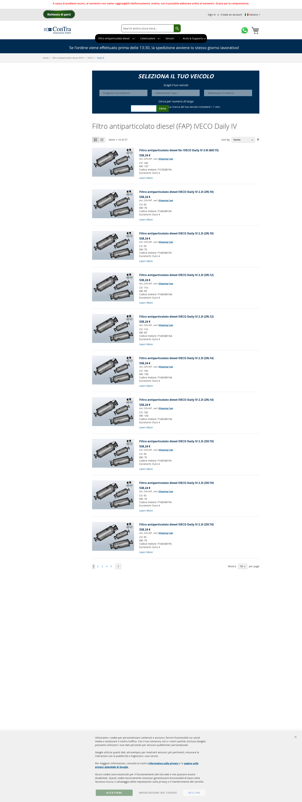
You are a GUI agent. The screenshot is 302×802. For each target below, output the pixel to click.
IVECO (90, 57)
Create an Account (231, 14)
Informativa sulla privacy (163, 763)
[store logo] (57, 30)
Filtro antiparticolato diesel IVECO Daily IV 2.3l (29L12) (176, 275)
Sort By (225, 139)
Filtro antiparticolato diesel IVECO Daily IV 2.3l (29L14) (176, 358)
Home (46, 57)
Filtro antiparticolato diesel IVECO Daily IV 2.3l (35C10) (176, 441)
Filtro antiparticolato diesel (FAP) (68, 57)
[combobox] (151, 28)
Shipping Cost (166, 158)
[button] (252, 15)
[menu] (151, 38)
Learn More (146, 178)
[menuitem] (115, 38)
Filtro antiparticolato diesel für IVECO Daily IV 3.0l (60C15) (179, 150)
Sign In (212, 14)
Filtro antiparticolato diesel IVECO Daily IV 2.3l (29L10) (176, 192)
